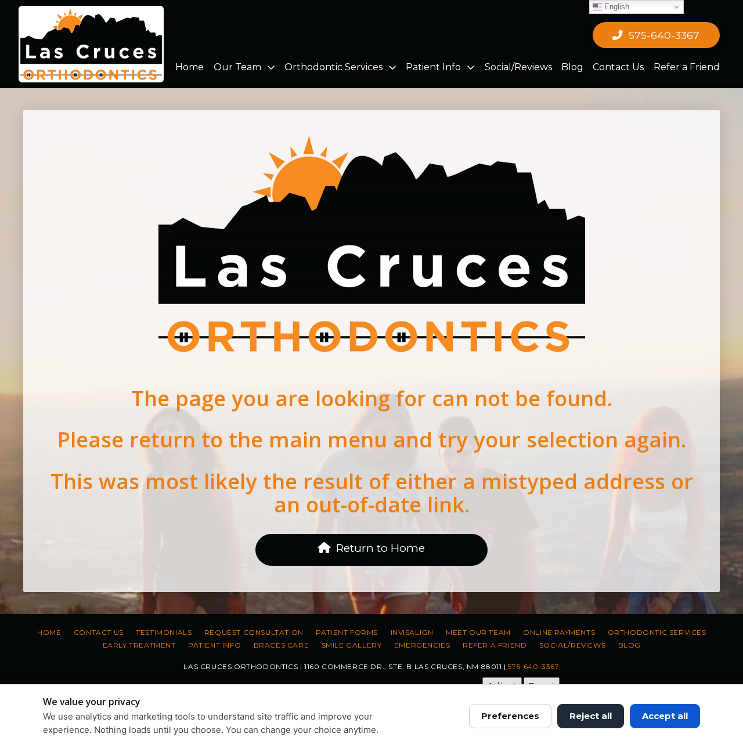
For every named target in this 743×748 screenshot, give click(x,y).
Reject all (590, 715)
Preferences (510, 715)
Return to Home (380, 548)
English (615, 6)
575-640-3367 (533, 666)
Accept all (665, 715)
